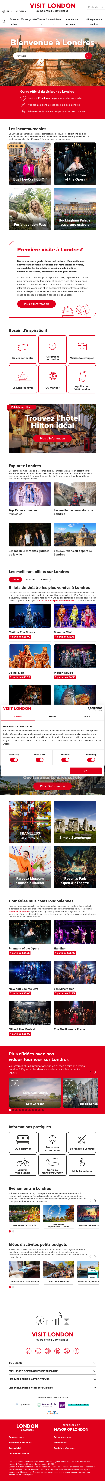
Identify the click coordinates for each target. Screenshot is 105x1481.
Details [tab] (52, 716)
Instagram (48, 1351)
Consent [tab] (18, 716)
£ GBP (20, 11)
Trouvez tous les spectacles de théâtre (55, 600)
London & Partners (27, 1427)
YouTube (38, 1351)
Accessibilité (15, 1448)
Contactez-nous (16, 1437)
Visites (44, 579)
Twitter (67, 1351)
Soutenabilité (60, 1442)
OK (85, 771)
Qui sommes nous (62, 1437)
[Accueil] (3, 21)
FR (7, 11)
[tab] (15, 579)
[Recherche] (102, 6)
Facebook (76, 1351)
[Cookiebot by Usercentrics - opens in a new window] (90, 709)
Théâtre (15, 579)
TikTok (28, 1351)
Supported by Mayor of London (71, 1427)
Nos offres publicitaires (20, 1442)
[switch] (39, 760)
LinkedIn (57, 1351)
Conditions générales (64, 1448)
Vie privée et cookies (19, 1453)
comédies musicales (19, 911)
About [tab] (87, 716)
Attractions (30, 579)
